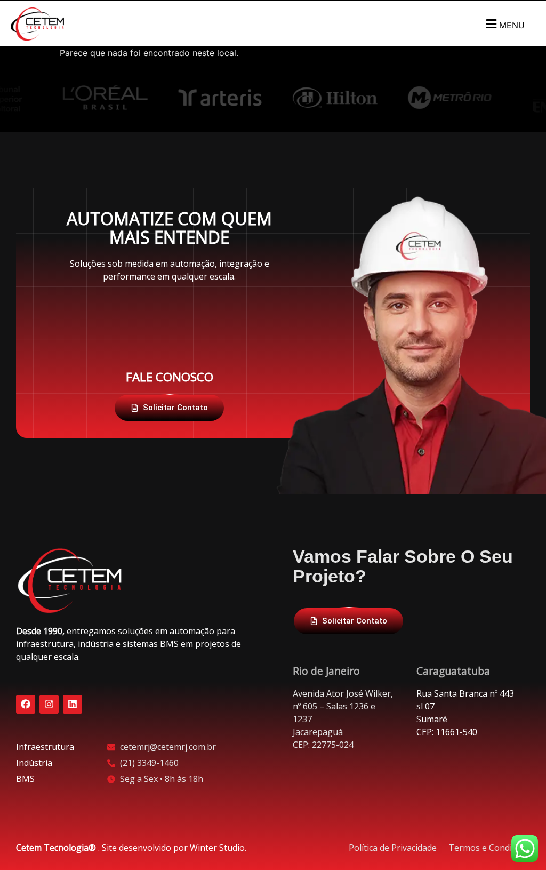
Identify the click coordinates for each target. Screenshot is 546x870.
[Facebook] (25, 704)
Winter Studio (217, 847)
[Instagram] (49, 704)
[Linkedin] (72, 704)
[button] (504, 24)
